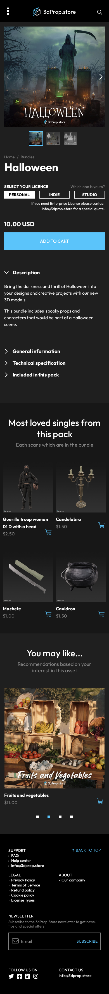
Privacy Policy (23, 880)
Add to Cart (54, 241)
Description (26, 272)
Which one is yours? (87, 186)
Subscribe (87, 941)
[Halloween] (54, 76)
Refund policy (23, 890)
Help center (21, 860)
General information (36, 351)
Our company (73, 880)
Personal (19, 194)
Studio (89, 194)
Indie (54, 194)
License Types (23, 900)
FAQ (15, 855)
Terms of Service (25, 885)
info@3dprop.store (27, 865)
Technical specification (39, 363)
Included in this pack (36, 374)
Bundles (27, 156)
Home (9, 156)
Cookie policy (22, 895)
